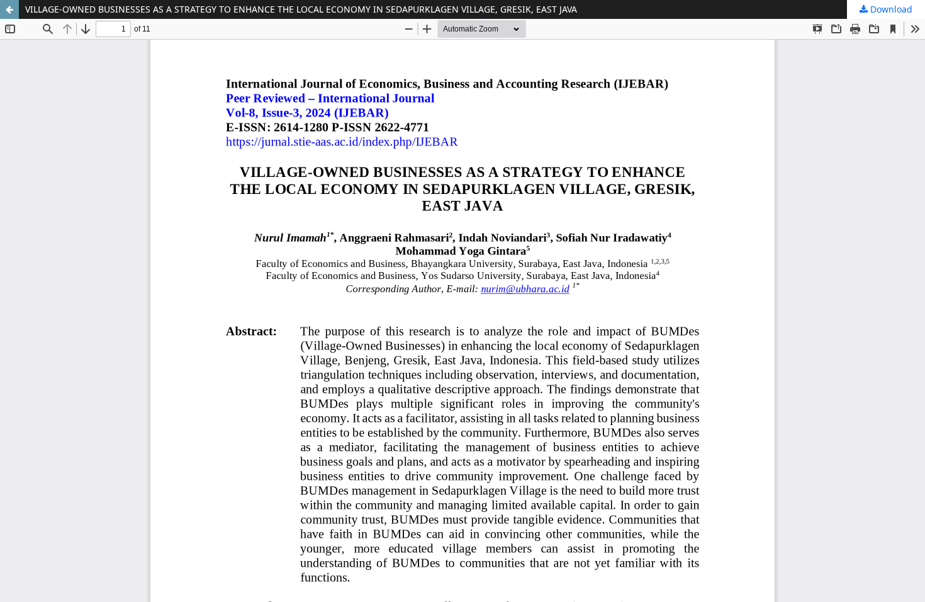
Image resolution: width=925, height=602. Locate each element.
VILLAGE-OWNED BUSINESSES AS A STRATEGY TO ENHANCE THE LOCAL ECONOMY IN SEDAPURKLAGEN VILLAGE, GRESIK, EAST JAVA (301, 9)
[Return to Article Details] (9, 9)
